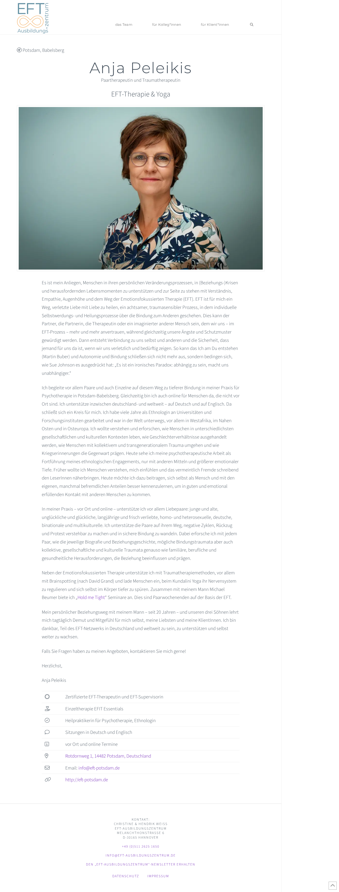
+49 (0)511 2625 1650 (140, 846)
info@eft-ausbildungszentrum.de (141, 855)
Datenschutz (125, 876)
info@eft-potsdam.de (99, 767)
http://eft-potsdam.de (86, 779)
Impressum (158, 876)
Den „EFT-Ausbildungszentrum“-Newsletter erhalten (140, 864)
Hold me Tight (91, 597)
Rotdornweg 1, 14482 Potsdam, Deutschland (108, 756)
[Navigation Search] (252, 17)
